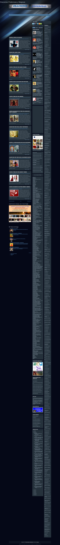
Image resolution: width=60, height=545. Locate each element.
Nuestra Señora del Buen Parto (47, 231)
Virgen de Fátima (47, 487)
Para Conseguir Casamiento (36, 234)
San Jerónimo (46, 327)
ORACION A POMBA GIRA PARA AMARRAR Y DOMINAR (38, 454)
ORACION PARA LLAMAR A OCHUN (14, 52)
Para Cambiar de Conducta (36, 227)
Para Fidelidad (34, 259)
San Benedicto (46, 282)
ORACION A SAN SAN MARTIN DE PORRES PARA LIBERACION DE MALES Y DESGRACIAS (19, 112)
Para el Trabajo (35, 342)
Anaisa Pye (46, 85)
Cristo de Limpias (47, 124)
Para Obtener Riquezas (36, 279)
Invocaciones (34, 184)
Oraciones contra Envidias (36, 194)
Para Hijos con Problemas (36, 263)
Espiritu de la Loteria (47, 154)
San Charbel (46, 293)
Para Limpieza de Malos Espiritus (37, 270)
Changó (45, 108)
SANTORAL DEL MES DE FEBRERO (38, 167)
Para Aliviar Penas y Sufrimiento (37, 217)
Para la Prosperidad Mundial (36, 344)
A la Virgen (46, 64)
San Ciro (46, 298)
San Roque (46, 378)
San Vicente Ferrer (47, 385)
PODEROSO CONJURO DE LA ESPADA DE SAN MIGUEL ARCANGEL (38, 459)
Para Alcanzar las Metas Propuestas (37, 214)
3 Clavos (46, 35)
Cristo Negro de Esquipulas (46, 121)
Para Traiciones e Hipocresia (36, 334)
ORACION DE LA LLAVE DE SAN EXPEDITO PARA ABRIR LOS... (38, 461)
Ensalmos (34, 183)
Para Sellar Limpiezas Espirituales (37, 325)
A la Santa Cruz (47, 61)
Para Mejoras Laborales (36, 273)
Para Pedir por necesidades (36, 295)
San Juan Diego (47, 336)
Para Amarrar (22, 38)
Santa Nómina (46, 433)
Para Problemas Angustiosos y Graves (38, 300)
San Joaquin (46, 328)
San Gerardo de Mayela (27, 158)
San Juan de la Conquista (46, 344)
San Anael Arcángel (47, 275)
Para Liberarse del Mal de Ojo (36, 268)
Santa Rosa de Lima (47, 436)
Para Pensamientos (35, 296)
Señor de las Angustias (47, 465)
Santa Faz (46, 402)
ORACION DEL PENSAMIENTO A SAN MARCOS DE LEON (38, 470)
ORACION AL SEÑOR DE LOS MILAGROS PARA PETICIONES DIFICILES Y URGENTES (39, 76)
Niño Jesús (46, 215)
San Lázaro (46, 353)
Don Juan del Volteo (47, 141)
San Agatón (46, 271)
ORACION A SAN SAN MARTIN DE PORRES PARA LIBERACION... (38, 444)
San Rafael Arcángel (47, 375)
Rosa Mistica (46, 261)
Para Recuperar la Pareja (36, 315)
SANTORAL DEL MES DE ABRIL (37, 170)
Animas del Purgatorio (47, 94)
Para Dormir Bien (35, 246)
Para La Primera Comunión (36, 265)
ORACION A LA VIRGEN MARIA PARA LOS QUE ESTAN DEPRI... (38, 466)
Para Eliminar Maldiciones (36, 248)
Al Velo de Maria (47, 80)
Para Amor (26, 38)
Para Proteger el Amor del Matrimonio (37, 309)
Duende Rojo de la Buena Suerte (47, 145)
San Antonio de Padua (47, 278)
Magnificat (34, 185)
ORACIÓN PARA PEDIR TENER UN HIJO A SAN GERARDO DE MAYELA (20, 157)
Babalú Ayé (46, 99)
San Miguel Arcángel (47, 362)
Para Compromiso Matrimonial (36, 233)
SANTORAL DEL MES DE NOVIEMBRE (36, 162)
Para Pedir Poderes (35, 293)
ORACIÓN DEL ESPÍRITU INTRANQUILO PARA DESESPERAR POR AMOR (39, 61)
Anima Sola (46, 91)
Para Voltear (34, 339)
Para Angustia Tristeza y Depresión (37, 221)
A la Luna (46, 58)
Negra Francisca (47, 211)
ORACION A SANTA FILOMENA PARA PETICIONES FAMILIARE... (38, 468)
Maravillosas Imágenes (36, 426)
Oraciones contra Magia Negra (37, 195)
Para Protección (14, 83)
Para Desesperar (35, 238)
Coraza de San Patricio (47, 113)
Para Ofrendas (35, 282)
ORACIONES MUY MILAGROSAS (14, 247)
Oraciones (15, 53)
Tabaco (45, 471)
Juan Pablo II (46, 185)
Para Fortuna (34, 260)
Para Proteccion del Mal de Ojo (37, 303)
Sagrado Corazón (47, 265)
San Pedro (46, 372)
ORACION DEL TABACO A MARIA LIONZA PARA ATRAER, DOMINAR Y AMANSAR (39, 40)
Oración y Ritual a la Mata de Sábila (37, 208)
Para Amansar (19, 38)
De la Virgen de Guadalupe (36, 423)
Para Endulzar (34, 251)
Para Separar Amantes (36, 328)
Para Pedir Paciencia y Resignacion (37, 291)
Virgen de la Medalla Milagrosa (22, 144)
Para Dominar (14, 39)
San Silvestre (46, 381)
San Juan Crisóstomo (47, 334)
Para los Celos (35, 345)
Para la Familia (16, 158)
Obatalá (46, 237)
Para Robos (34, 318)
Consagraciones (35, 181)
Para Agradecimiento (35, 212)
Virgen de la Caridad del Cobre (16, 54)
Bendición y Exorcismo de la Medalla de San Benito (47, 103)
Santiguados (34, 356)
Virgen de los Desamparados (46, 514)
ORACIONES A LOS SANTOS (14, 228)
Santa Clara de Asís (47, 396)
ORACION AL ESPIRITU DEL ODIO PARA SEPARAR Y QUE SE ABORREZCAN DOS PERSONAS (39, 54)
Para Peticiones (35, 297)
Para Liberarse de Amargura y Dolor (37, 267)
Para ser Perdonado (35, 354)
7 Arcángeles (46, 44)
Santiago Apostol (47, 446)
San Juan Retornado (47, 339)
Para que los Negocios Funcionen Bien (38, 353)
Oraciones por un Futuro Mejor (37, 205)
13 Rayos (46, 28)
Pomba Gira (14, 98)
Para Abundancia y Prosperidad (37, 210)
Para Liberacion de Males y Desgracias (19, 113)
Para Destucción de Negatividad (37, 240)
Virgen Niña (46, 482)
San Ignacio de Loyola (47, 322)
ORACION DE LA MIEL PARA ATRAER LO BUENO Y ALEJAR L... (38, 477)
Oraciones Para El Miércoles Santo (37, 386)
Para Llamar (21, 53)
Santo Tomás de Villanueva (47, 457)
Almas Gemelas (47, 84)
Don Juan (46, 138)
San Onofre (46, 365)
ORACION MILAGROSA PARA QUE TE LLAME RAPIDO (39, 99)
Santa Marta (46, 419)
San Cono (46, 301)
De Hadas (34, 417)
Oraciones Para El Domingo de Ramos (38, 382)
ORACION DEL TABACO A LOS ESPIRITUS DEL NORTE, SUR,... (38, 485)
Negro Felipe (46, 212)
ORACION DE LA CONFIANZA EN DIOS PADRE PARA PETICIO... (38, 487)
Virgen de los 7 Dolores (47, 512)
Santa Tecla (46, 439)
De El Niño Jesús (35, 416)
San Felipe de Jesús (47, 312)
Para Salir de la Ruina (35, 321)
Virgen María (46, 479)
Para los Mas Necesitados (36, 346)
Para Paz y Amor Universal (36, 285)
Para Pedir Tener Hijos (25, 53)
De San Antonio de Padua (36, 420)
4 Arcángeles (46, 38)
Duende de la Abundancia (46, 147)
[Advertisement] (30, 14)
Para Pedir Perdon (35, 292)
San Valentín (46, 384)
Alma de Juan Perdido (47, 82)
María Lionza (46, 200)
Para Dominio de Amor (27, 68)
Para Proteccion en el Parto (36, 304)
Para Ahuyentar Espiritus (36, 213)
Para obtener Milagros (35, 350)
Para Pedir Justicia (35, 289)
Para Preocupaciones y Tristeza (37, 299)
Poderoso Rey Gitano (47, 251)
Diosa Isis (46, 132)
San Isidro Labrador (47, 324)
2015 (34, 492)
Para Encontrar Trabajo (36, 250)
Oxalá (45, 244)
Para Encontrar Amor (35, 249)
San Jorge (46, 330)
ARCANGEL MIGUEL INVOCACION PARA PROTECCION (37, 482)
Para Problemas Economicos (36, 301)
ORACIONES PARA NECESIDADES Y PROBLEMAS (17, 242)
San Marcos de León (47, 354)
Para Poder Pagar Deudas (36, 298)
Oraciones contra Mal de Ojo (36, 196)
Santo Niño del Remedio (46, 454)
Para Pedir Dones (35, 287)
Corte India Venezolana (47, 117)
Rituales (34, 355)
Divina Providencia (47, 135)
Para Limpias (34, 269)
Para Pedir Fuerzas (35, 288)
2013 (34, 494)
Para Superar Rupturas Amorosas (37, 331)
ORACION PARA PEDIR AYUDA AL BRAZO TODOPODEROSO (18, 126)
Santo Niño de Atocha (47, 449)
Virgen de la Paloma (47, 502)
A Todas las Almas (47, 55)
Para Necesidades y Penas (15, 144)
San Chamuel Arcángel (47, 291)
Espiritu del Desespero (14, 38)
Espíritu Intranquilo (47, 159)
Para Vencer (34, 335)
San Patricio (24, 83)
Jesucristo (46, 171)
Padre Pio (46, 247)
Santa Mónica (46, 432)
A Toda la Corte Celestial (46, 53)
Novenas (34, 186)
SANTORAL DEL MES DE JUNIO (37, 155)
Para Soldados (35, 329)
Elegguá (46, 149)
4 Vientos (46, 41)
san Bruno (46, 535)
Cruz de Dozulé (46, 127)
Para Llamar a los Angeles (36, 272)
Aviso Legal (12, 254)
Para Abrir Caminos (35, 209)
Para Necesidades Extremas (36, 276)
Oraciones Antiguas (35, 187)
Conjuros (34, 180)
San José (46, 331)
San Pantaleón (46, 369)
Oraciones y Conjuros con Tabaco (37, 206)
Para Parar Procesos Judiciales (37, 284)
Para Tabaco (34, 332)
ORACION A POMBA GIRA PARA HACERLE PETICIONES (17, 67)
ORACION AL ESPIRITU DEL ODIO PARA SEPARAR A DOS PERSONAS (39, 32)
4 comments (17, 39)
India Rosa (46, 168)
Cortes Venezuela (47, 119)
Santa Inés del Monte (47, 408)
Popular (34, 27)
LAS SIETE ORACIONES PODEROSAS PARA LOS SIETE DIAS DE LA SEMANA (39, 90)
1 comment (28, 144)
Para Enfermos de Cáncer (36, 253)
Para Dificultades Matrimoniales (37, 242)
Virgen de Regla (47, 492)
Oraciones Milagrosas (35, 190)
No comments (22, 54)
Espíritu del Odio (47, 162)
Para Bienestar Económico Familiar (37, 225)
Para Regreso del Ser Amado (36, 317)
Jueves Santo (34, 381)
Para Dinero (17, 53)
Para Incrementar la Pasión (36, 264)
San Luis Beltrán (47, 350)
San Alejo (46, 272)
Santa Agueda (46, 388)
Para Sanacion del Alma (36, 323)
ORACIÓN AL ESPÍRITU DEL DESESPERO (15, 37)
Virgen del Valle (46, 531)
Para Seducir (10, 98)
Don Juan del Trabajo (47, 139)
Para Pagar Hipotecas (35, 283)
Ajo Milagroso (46, 76)
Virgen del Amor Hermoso (47, 519)
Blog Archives (40, 27)
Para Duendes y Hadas (36, 247)
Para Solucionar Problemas (36, 330)
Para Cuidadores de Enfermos (36, 237)
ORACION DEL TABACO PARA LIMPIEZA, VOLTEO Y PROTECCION (39, 68)
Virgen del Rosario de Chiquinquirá (47, 529)
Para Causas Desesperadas (18, 143)
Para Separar (34, 327)
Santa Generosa (47, 406)
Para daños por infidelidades (36, 341)
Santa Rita (46, 435)
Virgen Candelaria (47, 474)
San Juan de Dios (47, 342)
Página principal (35, 152)
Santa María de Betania (48, 424)
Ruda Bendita (46, 262)
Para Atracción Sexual (35, 222)
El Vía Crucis (34, 182)
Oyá (45, 246)
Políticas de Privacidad (14, 253)
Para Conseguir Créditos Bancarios (37, 235)
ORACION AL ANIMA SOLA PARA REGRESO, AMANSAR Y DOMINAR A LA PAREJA (39, 47)
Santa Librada (46, 414)
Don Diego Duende (47, 136)
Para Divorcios (35, 244)
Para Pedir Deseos (35, 286)
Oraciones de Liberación (36, 199)
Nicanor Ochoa (46, 214)
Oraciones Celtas (35, 188)
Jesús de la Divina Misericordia (47, 183)
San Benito (46, 283)
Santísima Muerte (47, 459)
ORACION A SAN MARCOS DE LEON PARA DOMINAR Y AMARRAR (19, 186)
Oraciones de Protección (36, 200)
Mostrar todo (30, 252)
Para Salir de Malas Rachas (36, 320)
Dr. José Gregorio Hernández (47, 143)
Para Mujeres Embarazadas (36, 274)
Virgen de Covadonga (47, 485)
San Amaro (46, 274)
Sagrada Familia (47, 264)
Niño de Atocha (46, 221)
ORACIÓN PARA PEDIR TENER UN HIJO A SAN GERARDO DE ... (38, 452)
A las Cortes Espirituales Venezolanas (46, 66)
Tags (36, 27)
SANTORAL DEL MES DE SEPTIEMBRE (36, 160)
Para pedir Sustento (35, 351)
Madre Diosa (46, 193)
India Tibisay (46, 169)
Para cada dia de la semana (36, 340)
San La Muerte (46, 347)
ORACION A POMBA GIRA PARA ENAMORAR (16, 96)
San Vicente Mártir (47, 387)
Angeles (46, 88)
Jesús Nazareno (47, 176)
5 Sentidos (46, 42)
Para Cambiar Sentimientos (36, 226)
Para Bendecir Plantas (36, 224)
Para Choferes (34, 231)
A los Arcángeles (47, 71)
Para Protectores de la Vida (36, 308)
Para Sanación (35, 324)
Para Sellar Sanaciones (36, 326)
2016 (34, 491)
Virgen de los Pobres (47, 516)
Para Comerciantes (35, 232)
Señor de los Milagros (47, 467)
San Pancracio (46, 368)
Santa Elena (46, 399)
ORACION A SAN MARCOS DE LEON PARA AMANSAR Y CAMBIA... (38, 473)
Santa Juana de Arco (47, 412)
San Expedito (46, 309)
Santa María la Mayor (47, 428)
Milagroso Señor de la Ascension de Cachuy (47, 209)
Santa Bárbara (46, 393)
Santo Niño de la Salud (47, 451)
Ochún (12, 53)
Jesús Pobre (46, 177)
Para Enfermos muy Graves (36, 254)
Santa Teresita (46, 443)
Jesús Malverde (47, 174)
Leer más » (10, 79)
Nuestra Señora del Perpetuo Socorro (47, 233)
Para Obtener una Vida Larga (36, 281)
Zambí (45, 534)
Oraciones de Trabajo (35, 201)
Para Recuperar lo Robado (36, 316)
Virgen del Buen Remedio (47, 521)
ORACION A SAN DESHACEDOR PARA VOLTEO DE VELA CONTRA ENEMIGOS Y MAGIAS (39, 83)
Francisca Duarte (47, 165)
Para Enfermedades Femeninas (37, 252)
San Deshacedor (47, 304)
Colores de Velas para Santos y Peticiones (47, 110)
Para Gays (34, 261)
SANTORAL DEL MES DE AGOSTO (37, 158)
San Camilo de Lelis (47, 286)
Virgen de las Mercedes (48, 510)
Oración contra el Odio (36, 207)
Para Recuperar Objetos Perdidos (37, 314)
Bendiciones (34, 177)
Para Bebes (34, 223)
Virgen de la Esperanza (47, 498)
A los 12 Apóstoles (47, 68)
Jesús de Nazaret (47, 180)
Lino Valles (46, 188)
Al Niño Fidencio (47, 79)
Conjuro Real (46, 112)
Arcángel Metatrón (47, 96)
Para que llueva (35, 352)
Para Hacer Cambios (35, 262)
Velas (33, 358)
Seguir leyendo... (27, 49)
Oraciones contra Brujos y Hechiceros (37, 193)
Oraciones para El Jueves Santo (37, 390)
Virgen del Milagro (47, 524)
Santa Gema (46, 405)
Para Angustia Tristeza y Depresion (37, 220)
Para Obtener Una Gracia (36, 280)
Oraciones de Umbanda (36, 202)
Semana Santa (35, 357)
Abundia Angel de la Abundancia (47, 74)
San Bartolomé (46, 280)
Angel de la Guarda (47, 87)
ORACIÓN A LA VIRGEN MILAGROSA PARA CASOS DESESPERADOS (19, 142)
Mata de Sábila (46, 205)
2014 (34, 493)
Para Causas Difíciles (35, 229)
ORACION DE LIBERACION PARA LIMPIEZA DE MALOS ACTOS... (38, 479)
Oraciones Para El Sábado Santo (37, 387)
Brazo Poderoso (47, 105)
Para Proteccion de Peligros (19, 83)
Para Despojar (34, 239)
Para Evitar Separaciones (36, 258)
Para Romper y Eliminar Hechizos (37, 319)
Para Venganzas (35, 336)
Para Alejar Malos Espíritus (36, 216)
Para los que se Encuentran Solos (37, 348)
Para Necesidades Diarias (36, 275)
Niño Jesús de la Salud (47, 219)
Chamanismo (34, 178)
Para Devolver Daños (35, 241)
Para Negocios (35, 278)
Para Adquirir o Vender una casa (37, 211)
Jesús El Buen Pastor (47, 172)
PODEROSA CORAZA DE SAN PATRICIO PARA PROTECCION (18, 81)
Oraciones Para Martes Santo (36, 389)
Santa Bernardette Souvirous (47, 392)
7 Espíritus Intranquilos (47, 47)
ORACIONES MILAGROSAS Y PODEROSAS (16, 233)
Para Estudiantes (35, 257)
